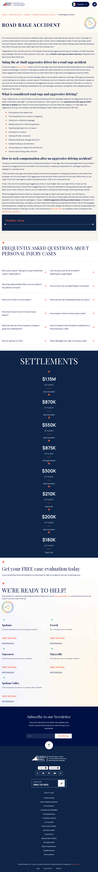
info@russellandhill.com (62, 596)
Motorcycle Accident (49, 826)
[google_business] (49, 773)
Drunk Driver (49, 834)
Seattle (27, 14)
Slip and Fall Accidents (49, 838)
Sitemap (58, 868)
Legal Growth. (75, 864)
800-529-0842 (56, 209)
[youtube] (55, 773)
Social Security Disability (49, 810)
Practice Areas (49, 798)
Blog (38, 868)
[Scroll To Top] (49, 749)
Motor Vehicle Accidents (49, 802)
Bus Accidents (49, 854)
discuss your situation (11, 211)
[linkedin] (43, 773)
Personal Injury (49, 806)
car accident (22, 67)
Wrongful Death (49, 842)
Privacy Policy (48, 868)
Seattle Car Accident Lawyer (44, 14)
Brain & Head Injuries (49, 846)
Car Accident (49, 822)
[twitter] (37, 773)
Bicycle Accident (49, 830)
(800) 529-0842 (9, 638)
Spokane (53, 768)
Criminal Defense (49, 814)
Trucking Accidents (49, 818)
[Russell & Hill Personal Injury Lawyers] (49, 758)
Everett (41, 768)
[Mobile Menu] (94, 4)
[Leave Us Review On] (90, 23)
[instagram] (60, 773)
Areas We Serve (15, 14)
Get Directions (8, 643)
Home (4, 14)
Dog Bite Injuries (49, 850)
